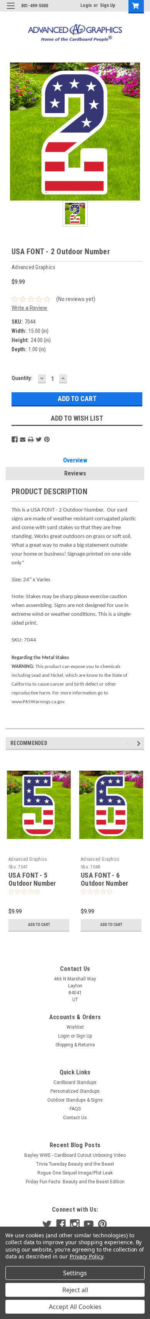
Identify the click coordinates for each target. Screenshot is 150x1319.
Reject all (75, 1290)
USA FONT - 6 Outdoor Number (104, 879)
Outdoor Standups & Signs (75, 1100)
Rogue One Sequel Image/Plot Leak (75, 1173)
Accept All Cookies (75, 1307)
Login (86, 5)
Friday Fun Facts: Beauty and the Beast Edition (75, 1181)
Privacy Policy (86, 1256)
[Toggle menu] (10, 10)
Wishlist (75, 1027)
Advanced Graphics (27, 859)
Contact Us (75, 1117)
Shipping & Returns (75, 1045)
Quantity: (22, 378)
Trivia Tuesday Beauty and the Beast (75, 1164)
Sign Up (107, 5)
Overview (75, 460)
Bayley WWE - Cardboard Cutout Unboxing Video (75, 1155)
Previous (129, 744)
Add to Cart (39, 925)
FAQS (75, 1109)
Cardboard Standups (75, 1082)
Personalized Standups (75, 1091)
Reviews (75, 473)
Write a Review (29, 308)
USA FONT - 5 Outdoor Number (32, 879)
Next (140, 744)
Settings (75, 1273)
